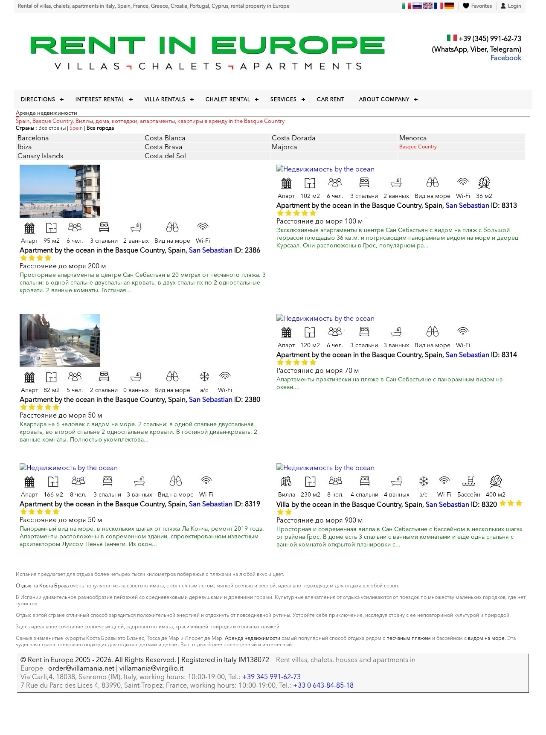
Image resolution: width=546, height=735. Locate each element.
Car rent (331, 99)
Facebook (506, 57)
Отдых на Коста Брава (42, 585)
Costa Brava (164, 146)
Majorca (284, 146)
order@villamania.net (81, 668)
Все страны (52, 128)
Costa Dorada (294, 138)
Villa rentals (165, 99)
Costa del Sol (165, 155)
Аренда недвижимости (252, 638)
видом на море (486, 638)
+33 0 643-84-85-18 (323, 685)
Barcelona (33, 138)
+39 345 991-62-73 (271, 676)
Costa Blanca (165, 138)
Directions (38, 99)
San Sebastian (210, 250)
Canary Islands (40, 155)
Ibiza (24, 146)
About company (384, 99)
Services (283, 99)
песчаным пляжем (408, 638)
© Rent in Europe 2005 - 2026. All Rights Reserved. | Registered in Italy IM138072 (144, 659)
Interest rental (100, 99)
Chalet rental (228, 99)
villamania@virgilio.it (151, 668)
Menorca (413, 138)
